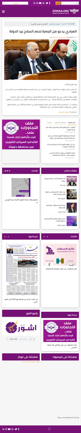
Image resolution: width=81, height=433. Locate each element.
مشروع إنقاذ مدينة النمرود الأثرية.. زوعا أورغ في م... (21, 201)
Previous (48, 236)
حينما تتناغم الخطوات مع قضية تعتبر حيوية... (55, 206)
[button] (15, 3)
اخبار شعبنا (71, 122)
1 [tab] (9, 171)
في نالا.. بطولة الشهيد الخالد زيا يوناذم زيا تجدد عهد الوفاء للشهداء (61, 145)
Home (70, 24)
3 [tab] (5, 171)
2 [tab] (7, 171)
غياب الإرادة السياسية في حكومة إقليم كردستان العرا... (55, 193)
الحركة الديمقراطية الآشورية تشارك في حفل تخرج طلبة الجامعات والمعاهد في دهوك (61, 136)
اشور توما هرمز (61, 198)
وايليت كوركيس (61, 212)
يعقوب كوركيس (61, 225)
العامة (49, 122)
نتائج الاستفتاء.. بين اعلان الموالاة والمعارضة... (61, 268)
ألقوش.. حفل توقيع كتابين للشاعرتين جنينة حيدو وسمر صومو (60, 128)
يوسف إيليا (62, 185)
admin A (55, 37)
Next (44, 236)
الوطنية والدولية (54, 24)
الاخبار (64, 24)
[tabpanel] (21, 192)
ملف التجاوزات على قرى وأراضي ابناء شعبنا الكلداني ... (62, 346)
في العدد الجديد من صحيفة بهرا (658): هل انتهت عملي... (21, 300)
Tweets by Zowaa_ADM (31, 361)
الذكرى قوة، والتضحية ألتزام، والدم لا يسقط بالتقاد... (54, 219)
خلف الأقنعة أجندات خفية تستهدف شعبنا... (54, 179)
